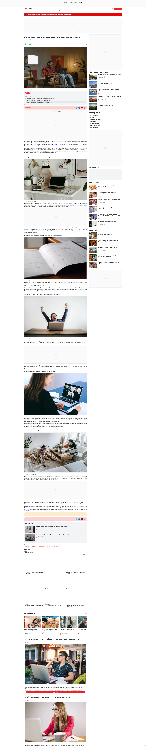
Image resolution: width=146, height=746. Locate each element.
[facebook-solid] (79, 108)
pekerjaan (29, 509)
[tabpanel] (55, 100)
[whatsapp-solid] (76, 108)
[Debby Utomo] (25, 551)
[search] (112, 9)
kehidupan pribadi (56, 144)
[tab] (28, 93)
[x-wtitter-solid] (82, 108)
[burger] (121, 11)
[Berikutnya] (87, 615)
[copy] (85, 108)
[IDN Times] (28, 8)
